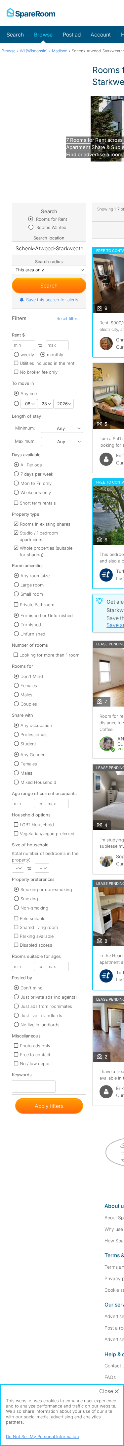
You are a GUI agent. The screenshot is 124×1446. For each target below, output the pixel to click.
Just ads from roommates (46, 1006)
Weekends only (36, 492)
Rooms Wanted (50, 227)
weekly (27, 354)
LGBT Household (37, 824)
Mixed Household (38, 782)
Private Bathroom (37, 604)
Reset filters (68, 318)
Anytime (29, 393)
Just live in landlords (41, 1015)
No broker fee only (39, 372)
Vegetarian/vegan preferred (47, 833)
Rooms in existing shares (45, 524)
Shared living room (39, 927)
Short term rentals (38, 503)
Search (15, 34)
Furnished (31, 624)
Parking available (37, 936)
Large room (32, 584)
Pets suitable (32, 918)
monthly (55, 354)
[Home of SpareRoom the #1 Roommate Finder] (31, 13)
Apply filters (49, 1106)
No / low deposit (36, 1063)
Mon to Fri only (36, 483)
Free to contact (35, 1054)
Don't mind (32, 987)
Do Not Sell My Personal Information (42, 1436)
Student (28, 743)
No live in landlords (40, 1024)
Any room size (35, 575)
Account (101, 34)
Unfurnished (33, 633)
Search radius (49, 261)
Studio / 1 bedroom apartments (39, 536)
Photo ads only (35, 1045)
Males (26, 694)
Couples (29, 704)
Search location (48, 237)
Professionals (34, 734)
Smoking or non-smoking (46, 889)
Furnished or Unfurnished (47, 615)
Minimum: (25, 428)
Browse (43, 34)
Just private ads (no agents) (49, 997)
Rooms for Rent (51, 219)
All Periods (31, 464)
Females (29, 685)
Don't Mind (32, 676)
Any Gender (33, 754)
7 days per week (37, 474)
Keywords (22, 1076)
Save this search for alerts (52, 299)
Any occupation (36, 725)
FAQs (110, 1377)
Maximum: (25, 441)
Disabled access (36, 945)
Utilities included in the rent (47, 363)
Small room (32, 594)
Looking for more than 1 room (49, 655)
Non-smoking (34, 907)
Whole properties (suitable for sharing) (46, 551)
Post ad (72, 34)
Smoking (29, 898)
